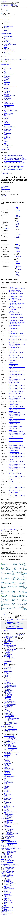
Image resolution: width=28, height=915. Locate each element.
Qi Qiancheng (18, 268)
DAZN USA (10, 829)
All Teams (6, 757)
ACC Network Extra (11, 841)
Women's (6, 891)
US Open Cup (10, 638)
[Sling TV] (9, 59)
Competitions (4, 33)
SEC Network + (10, 877)
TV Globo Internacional (9, 95)
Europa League (10, 646)
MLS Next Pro (10, 868)
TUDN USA (10, 826)
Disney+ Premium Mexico (15, 401)
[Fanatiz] (3, 61)
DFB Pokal (9, 660)
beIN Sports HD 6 (13, 288)
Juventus (9, 693)
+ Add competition (8, 36)
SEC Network (10, 875)
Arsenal (8, 679)
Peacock (9, 840)
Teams (5, 673)
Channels (6, 760)
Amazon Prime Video (12, 843)
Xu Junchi (18, 256)
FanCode (11, 287)
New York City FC (12, 722)
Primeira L (6, 910)
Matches (6, 614)
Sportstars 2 (14, 364)
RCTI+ (13, 365)
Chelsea (8, 681)
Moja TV (20, 314)
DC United (10, 727)
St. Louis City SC (12, 742)
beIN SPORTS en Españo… (13, 824)
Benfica (8, 698)
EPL (5, 903)
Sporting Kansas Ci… (13, 754)
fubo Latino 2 (10, 862)
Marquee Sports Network (10, 126)
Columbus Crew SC (13, 733)
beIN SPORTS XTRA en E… (14, 848)
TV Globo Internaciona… (13, 833)
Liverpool (9, 682)
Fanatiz (8, 805)
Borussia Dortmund (11, 702)
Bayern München (11, 701)
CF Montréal (11, 731)
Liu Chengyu (18, 233)
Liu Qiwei (17, 207)
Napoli (8, 697)
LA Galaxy (10, 750)
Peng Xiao (17, 212)
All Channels (7, 887)
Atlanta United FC (12, 729)
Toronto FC (11, 726)
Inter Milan (9, 694)
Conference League (11, 649)
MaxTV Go (11, 393)
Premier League (10, 650)
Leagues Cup (10, 667)
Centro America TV (11, 852)
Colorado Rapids (12, 744)
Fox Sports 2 (10, 820)
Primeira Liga (10, 657)
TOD (16, 290)
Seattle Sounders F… (13, 752)
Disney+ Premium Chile (14, 312)
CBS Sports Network (12, 811)
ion (7, 863)
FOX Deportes (10, 836)
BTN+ (8, 849)
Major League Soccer (12, 636)
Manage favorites (6, 16)
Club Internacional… (12, 715)
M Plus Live (12, 360)
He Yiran (18, 210)
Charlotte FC (11, 719)
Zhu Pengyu (18, 244)
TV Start (11, 298)
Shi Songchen (18, 215)
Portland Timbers (12, 746)
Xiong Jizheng (18, 251)
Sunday (8, 624)
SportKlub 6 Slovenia (14, 452)
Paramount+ (9, 822)
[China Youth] (3, 195)
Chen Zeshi (17, 224)
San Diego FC (11, 749)
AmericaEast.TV (11, 844)
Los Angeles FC (11, 738)
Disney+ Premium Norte (14, 330)
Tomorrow (9, 622)
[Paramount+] (22, 59)
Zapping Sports (10, 885)
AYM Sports (10, 845)
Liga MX (9, 668)
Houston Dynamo (12, 737)
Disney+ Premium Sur (14, 328)
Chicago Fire (11, 716)
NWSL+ (9, 872)
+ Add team (6, 22)
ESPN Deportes (10, 816)
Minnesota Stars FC (12, 748)
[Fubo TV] (3, 59)
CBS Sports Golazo (11, 851)
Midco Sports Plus (11, 867)
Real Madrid (9, 690)
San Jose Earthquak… (13, 739)
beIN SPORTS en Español (10, 86)
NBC (8, 810)
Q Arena (15, 298)
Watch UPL (9, 882)
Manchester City (10, 683)
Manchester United (11, 685)
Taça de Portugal (10, 658)
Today (8, 620)
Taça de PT (6, 911)
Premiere (9, 874)
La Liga (8, 652)
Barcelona (9, 689)
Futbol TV (11, 492)
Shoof (18, 290)
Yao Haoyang (18, 262)
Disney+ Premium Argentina (15, 296)
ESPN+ (8, 818)
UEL (5, 895)
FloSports (9, 858)
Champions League (11, 645)
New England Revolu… (13, 718)
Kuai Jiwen (17, 220)
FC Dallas (10, 741)
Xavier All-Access (11, 883)
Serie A (8, 653)
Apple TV (9, 821)
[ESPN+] (8, 61)
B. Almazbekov (6, 227)
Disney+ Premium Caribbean (16, 291)
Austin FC (10, 753)
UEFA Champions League (10, 44)
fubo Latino (9, 860)
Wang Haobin (18, 275)
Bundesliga (9, 654)
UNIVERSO (10, 835)
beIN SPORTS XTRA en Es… (11, 110)
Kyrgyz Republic (5, 186)
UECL (5, 898)
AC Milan (9, 696)
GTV (10, 364)
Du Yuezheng (18, 265)
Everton (8, 687)
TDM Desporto (12, 391)
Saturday (9, 623)
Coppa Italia (9, 661)
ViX (8, 881)
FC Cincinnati (11, 720)
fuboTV (8, 825)
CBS (8, 807)
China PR (3, 187)
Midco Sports (10, 866)
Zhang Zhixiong (18, 247)
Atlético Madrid (10, 692)
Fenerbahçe (9, 705)
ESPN (8, 809)
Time (9, 13)
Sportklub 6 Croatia (13, 331)
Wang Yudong (18, 236)
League (4, 13)
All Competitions (8, 671)
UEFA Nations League (9, 51)
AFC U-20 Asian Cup (6, 173)
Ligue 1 (8, 656)
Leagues (6, 630)
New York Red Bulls (12, 723)
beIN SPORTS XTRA (12, 847)
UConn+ (9, 879)
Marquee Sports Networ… (13, 864)
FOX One (9, 859)
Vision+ (17, 365)
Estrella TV (9, 855)
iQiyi (10, 326)
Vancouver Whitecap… (13, 735)
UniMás (8, 839)
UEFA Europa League (9, 49)
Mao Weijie (17, 227)
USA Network (10, 828)
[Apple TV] (15, 59)
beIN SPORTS (10, 806)
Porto (8, 700)
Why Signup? (23, 615)
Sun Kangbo (18, 271)
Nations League (10, 647)
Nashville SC (11, 714)
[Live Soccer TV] (5, 1)
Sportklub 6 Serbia (13, 314)
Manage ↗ (6, 19)
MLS (5, 901)
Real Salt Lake (11, 745)
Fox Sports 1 (10, 817)
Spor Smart (11, 479)
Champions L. (7, 894)
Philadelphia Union (12, 730)
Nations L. (6, 896)
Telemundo (9, 832)
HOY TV (17, 360)
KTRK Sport (12, 382)
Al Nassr (9, 706)
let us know (6, 519)
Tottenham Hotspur (11, 686)
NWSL (8, 639)
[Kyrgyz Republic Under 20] (5, 189)
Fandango (9, 856)
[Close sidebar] (1, 172)
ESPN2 (8, 813)
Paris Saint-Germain (11, 704)
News (5, 890)
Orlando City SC (12, 725)
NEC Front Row (10, 871)
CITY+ (8, 853)
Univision (9, 837)
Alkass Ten (20, 434)
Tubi (8, 878)
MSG (8, 870)
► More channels (5, 149)
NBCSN (9, 830)
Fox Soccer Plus (10, 814)
